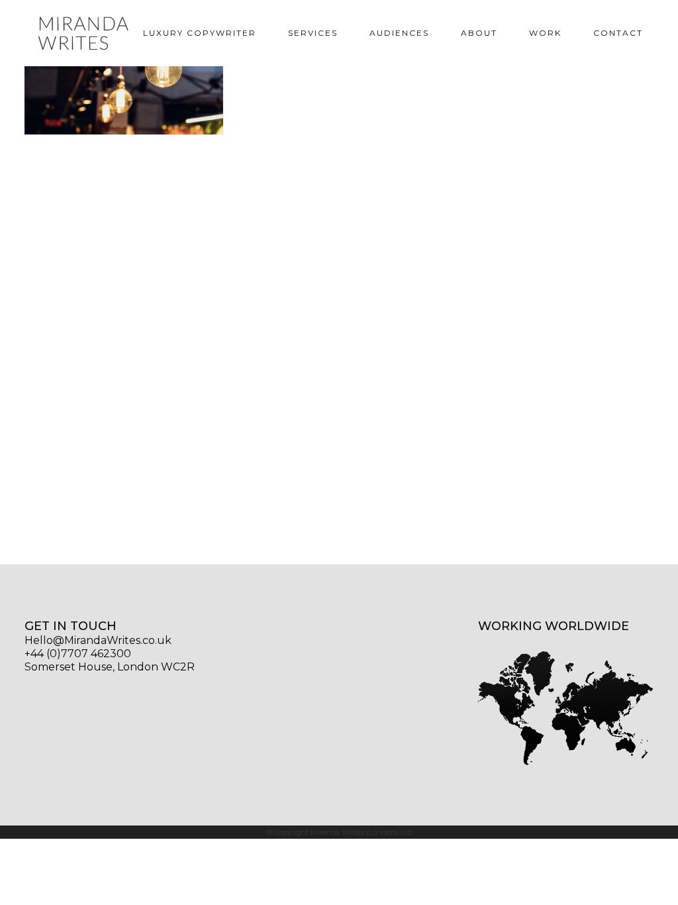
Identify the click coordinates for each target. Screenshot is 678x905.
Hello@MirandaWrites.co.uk (97, 640)
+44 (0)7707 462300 (77, 653)
